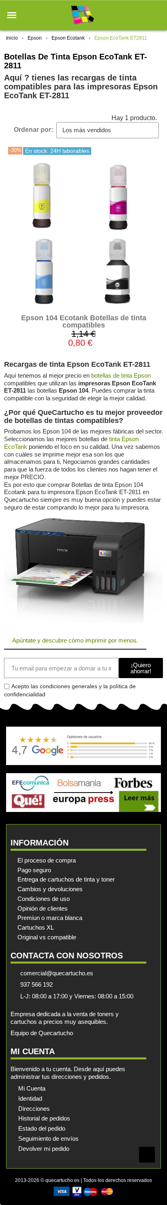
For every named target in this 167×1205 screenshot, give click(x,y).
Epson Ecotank (68, 38)
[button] (11, 15)
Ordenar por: (33, 129)
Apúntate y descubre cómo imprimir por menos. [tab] (75, 640)
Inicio (12, 38)
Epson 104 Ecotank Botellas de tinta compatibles (83, 321)
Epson (35, 38)
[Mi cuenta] (142, 15)
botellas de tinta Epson (121, 375)
